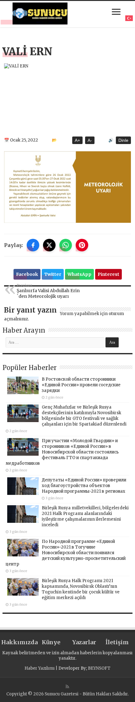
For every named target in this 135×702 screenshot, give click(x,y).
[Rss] (67, 686)
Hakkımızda (17, 642)
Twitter (52, 274)
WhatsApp (79, 274)
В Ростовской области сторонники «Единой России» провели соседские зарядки (81, 385)
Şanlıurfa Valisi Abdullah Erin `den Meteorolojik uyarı (48, 291)
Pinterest (108, 274)
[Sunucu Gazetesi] (40, 13)
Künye (51, 642)
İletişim (117, 642)
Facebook (27, 274)
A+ (77, 140)
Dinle (123, 140)
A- (90, 140)
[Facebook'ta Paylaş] (33, 245)
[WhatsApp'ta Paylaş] (65, 245)
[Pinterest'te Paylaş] (82, 245)
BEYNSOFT (99, 668)
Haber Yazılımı (39, 668)
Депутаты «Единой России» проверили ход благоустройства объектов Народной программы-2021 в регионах (84, 485)
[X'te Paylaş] (49, 245)
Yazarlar (84, 642)
